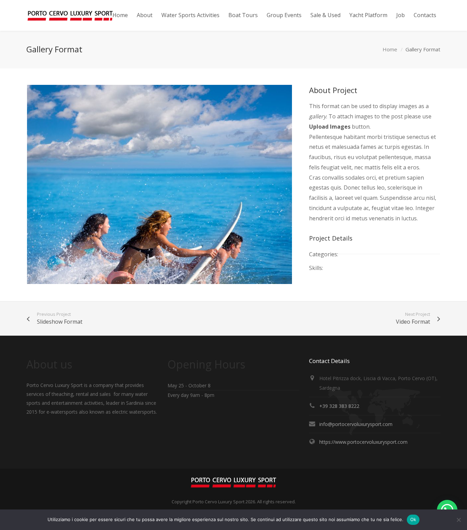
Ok (413, 519)
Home (390, 49)
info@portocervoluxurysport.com (355, 424)
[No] (458, 519)
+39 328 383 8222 (339, 406)
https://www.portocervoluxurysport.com (363, 442)
